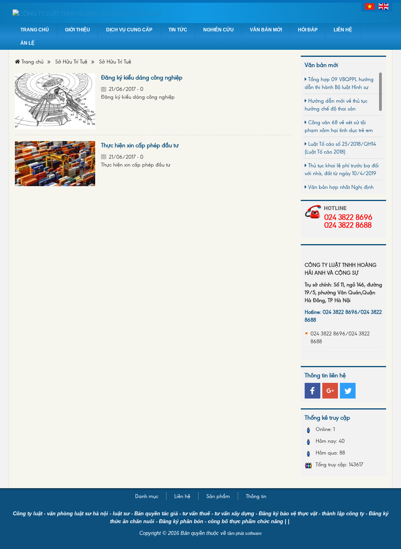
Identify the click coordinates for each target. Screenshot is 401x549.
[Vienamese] (370, 6)
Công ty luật (28, 513)
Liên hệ (343, 30)
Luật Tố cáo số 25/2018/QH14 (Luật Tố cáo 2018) (340, 147)
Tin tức (177, 30)
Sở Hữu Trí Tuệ (71, 61)
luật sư (121, 513)
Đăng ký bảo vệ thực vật (288, 513)
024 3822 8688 (348, 224)
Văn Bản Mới (266, 30)
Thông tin (256, 496)
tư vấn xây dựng (234, 513)
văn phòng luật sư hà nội (77, 513)
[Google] (330, 391)
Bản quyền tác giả (156, 513)
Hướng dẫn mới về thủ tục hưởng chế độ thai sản (336, 104)
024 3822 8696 (348, 217)
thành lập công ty (343, 513)
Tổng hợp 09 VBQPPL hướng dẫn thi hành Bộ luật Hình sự (339, 83)
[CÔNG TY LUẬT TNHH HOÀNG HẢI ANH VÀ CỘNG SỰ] (200, 13)
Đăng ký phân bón (181, 521)
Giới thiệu (77, 30)
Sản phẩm (218, 496)
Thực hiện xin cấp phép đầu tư (140, 145)
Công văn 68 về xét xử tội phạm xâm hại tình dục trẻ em (339, 126)
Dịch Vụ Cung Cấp (129, 30)
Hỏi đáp (308, 30)
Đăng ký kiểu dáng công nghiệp (141, 77)
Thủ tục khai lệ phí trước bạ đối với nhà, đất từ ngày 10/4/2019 (342, 169)
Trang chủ (34, 30)
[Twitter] (348, 391)
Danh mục (146, 496)
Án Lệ (27, 43)
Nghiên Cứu (218, 30)
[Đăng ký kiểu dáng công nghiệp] (55, 100)
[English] (383, 6)
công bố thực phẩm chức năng (245, 521)
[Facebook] (312, 391)
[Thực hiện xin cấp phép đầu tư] (55, 163)
